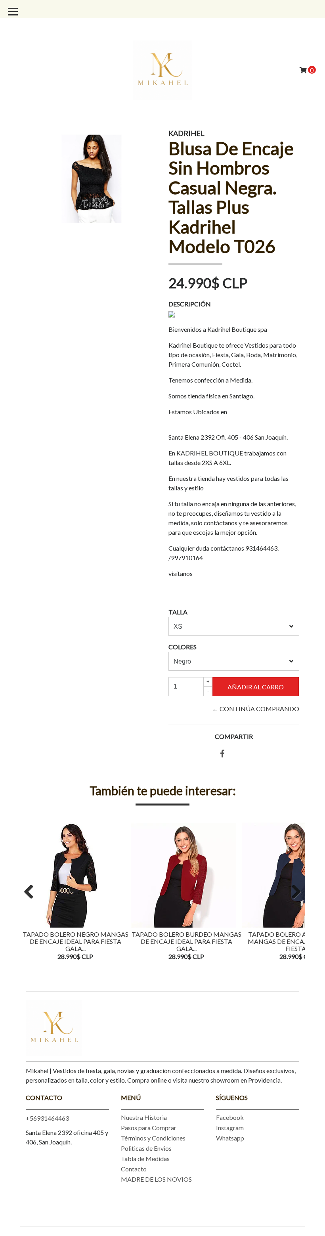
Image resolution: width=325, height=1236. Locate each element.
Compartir (234, 736)
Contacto (134, 1169)
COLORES (182, 647)
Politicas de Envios (146, 1148)
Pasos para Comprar (148, 1127)
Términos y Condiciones (153, 1138)
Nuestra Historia (144, 1117)
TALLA (177, 612)
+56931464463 (47, 1118)
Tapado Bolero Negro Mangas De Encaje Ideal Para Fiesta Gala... (75, 941)
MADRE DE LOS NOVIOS (156, 1179)
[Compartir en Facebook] (222, 754)
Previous (32, 892)
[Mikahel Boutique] (162, 69)
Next (293, 892)
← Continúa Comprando (255, 708)
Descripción (189, 304)
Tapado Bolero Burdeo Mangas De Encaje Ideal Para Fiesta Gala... (186, 941)
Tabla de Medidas (145, 1158)
